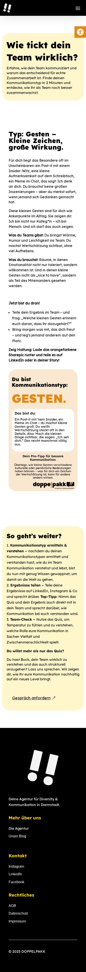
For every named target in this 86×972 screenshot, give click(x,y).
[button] (80, 32)
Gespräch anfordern (31, 697)
